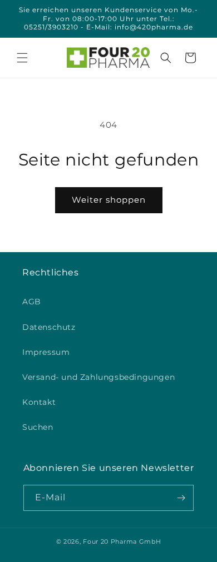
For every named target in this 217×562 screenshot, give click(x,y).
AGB (31, 302)
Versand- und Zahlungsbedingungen (98, 377)
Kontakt (39, 402)
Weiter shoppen (109, 199)
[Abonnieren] (181, 498)
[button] (22, 58)
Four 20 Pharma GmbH (122, 541)
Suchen (37, 427)
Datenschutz (49, 327)
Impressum (46, 352)
